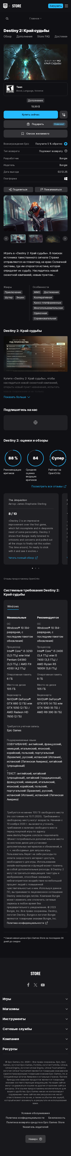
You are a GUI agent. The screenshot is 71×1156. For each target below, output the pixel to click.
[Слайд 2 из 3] (35, 568)
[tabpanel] (35, 664)
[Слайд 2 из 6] (35, 238)
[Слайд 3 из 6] (52, 238)
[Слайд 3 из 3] (38, 568)
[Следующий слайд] (65, 238)
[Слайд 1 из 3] (32, 568)
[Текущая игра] (18, 238)
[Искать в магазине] (7, 18)
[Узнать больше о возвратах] (66, 151)
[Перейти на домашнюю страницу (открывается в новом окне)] (35, 422)
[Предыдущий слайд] (6, 238)
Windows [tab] (13, 606)
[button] (36, 397)
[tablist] (35, 606)
